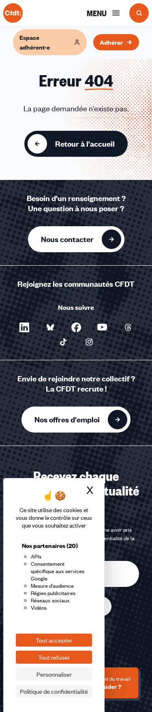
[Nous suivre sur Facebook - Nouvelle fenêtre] (76, 327)
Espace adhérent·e (34, 42)
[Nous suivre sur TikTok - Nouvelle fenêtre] (63, 342)
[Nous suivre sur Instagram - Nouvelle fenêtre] (89, 342)
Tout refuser (54, 657)
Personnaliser (54, 674)
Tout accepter (54, 640)
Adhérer (111, 42)
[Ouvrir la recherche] (139, 13)
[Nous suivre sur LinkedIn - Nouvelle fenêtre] (24, 327)
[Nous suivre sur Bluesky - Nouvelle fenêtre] (50, 327)
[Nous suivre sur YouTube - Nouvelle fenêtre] (102, 327)
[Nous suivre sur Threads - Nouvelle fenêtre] (128, 327)
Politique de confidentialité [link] (54, 691)
